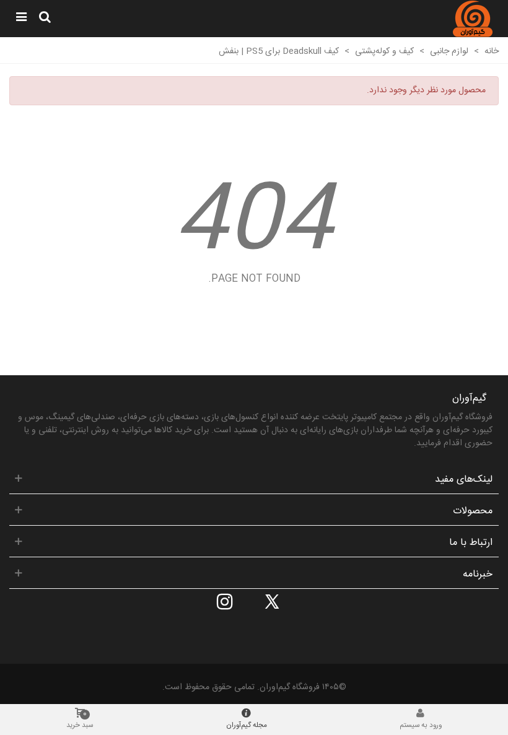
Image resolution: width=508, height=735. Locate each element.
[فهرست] (21, 18)
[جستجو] (44, 18)
